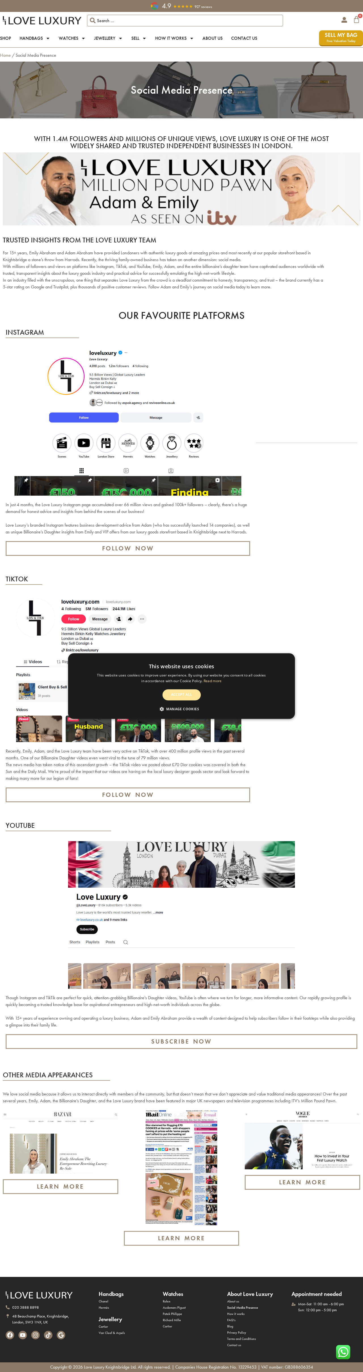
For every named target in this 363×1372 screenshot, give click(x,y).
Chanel (103, 1301)
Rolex (166, 1301)
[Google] (61, 1335)
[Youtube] (22, 1335)
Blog (230, 1326)
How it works (171, 38)
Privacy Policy (236, 1333)
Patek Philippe (172, 1314)
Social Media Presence (242, 1308)
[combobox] (185, 20)
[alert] (181, 686)
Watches (68, 38)
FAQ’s (231, 1320)
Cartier (103, 1327)
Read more (213, 680)
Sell (135, 38)
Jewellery (104, 38)
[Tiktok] (48, 1335)
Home (5, 55)
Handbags (31, 38)
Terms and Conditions (241, 1339)
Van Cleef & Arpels (112, 1333)
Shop (5, 38)
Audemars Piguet (174, 1308)
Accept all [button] (181, 694)
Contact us (244, 38)
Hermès (104, 1308)
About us (212, 38)
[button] (181, 709)
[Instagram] (35, 1335)
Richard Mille (172, 1320)
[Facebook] (10, 1335)
